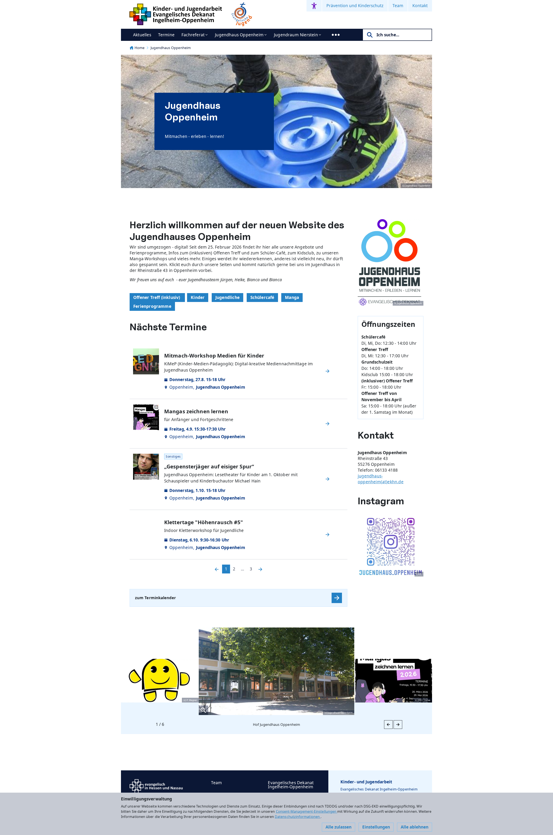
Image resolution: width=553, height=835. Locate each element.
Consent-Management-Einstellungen (306, 811)
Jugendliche (227, 297)
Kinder (198, 297)
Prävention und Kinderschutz (354, 5)
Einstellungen (376, 827)
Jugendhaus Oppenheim (239, 35)
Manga (292, 297)
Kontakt (420, 5)
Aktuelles (142, 35)
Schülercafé (262, 297)
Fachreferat (193, 35)
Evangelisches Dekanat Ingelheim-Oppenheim (291, 785)
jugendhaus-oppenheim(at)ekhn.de (381, 479)
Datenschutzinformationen (298, 816)
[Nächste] (260, 569)
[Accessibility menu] (314, 5)
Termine (166, 35)
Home (140, 47)
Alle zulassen (338, 827)
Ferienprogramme (152, 306)
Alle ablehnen (414, 827)
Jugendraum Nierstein (296, 35)
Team (398, 5)
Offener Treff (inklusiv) (157, 297)
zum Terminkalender (155, 597)
